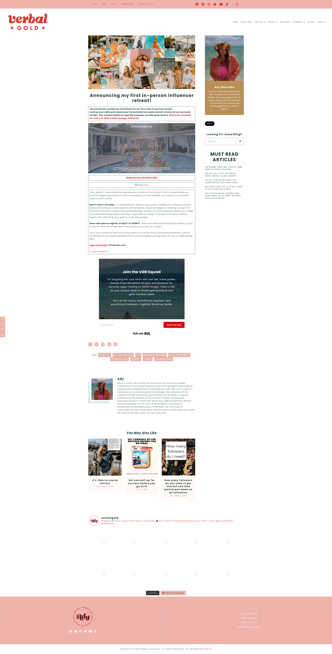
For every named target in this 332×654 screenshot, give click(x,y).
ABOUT (209, 123)
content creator (123, 355)
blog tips (104, 355)
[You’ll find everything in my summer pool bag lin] (135, 543)
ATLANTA (311, 22)
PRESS (113, 4)
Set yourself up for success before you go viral (141, 483)
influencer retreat (179, 355)
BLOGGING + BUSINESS (291, 22)
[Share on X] (97, 344)
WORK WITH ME (128, 4)
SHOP (320, 22)
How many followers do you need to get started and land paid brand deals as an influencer (178, 486)
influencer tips (119, 359)
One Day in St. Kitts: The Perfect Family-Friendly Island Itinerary (221, 174)
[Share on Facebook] (90, 344)
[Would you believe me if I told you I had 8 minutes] (197, 574)
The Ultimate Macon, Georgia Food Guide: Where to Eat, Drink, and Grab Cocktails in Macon (223, 195)
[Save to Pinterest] (103, 344)
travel (147, 359)
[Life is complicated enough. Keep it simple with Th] (228, 574)
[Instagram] (209, 4)
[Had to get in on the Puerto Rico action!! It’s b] (166, 543)
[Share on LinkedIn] (109, 344)
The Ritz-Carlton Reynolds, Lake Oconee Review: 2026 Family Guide (221, 181)
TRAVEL (271, 22)
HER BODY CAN (145, 4)
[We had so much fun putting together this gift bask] (228, 543)
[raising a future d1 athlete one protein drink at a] (135, 574)
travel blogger (163, 359)
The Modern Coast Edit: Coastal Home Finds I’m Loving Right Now (223, 168)
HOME (94, 4)
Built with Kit (141, 333)
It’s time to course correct (105, 482)
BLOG (104, 4)
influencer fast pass (154, 355)
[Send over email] (115, 344)
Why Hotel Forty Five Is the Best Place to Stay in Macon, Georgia (224, 188)
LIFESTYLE (258, 22)
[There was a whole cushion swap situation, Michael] (104, 543)
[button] (237, 4)
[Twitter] (215, 4)
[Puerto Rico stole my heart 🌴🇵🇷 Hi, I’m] (197, 543)
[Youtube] (221, 4)
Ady (120, 379)
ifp (138, 355)
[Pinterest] (203, 4)
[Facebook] (197, 4)
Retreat (136, 359)
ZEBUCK (207, 649)
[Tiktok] (227, 4)
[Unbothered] (104, 574)
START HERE (246, 22)
